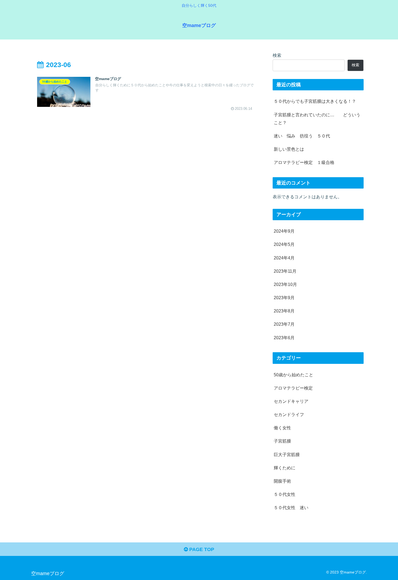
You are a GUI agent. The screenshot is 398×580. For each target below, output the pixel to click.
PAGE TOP (201, 549)
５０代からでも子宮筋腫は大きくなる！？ (315, 101)
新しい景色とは (289, 149)
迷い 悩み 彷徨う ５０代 (302, 135)
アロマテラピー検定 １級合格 (304, 162)
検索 (277, 55)
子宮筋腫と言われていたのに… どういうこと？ (317, 118)
